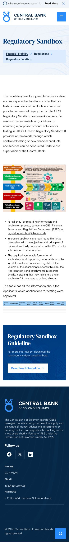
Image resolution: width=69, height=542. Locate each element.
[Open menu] (61, 16)
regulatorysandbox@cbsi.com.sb (27, 233)
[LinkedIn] (30, 454)
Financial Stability (17, 53)
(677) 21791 (11, 473)
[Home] (31, 405)
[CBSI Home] (24, 17)
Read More (51, 3)
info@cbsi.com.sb (15, 485)
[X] (20, 454)
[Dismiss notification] (63, 4)
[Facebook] (9, 454)
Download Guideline (25, 368)
